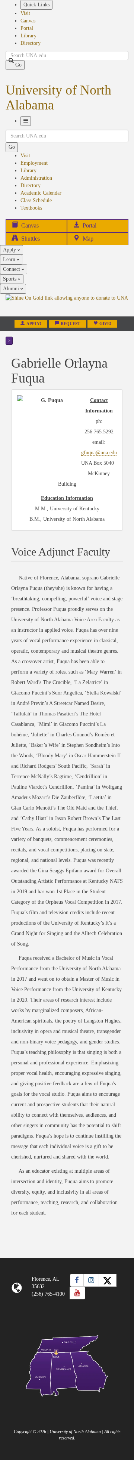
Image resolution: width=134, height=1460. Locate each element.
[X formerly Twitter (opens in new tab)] (108, 1280)
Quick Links (36, 4)
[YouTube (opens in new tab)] (77, 1293)
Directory (30, 43)
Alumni (11, 288)
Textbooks (31, 208)
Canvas (27, 21)
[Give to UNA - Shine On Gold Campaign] (67, 1402)
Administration (36, 178)
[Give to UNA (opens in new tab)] (67, 305)
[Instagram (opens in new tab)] (91, 1280)
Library (28, 35)
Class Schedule (36, 200)
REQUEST (70, 324)
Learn (10, 259)
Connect (12, 269)
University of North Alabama (58, 97)
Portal (26, 28)
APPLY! (33, 324)
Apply (10, 250)
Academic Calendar (40, 193)
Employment (34, 163)
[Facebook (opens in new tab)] (77, 1280)
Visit (25, 13)
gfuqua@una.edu (99, 452)
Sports (10, 279)
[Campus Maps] (67, 1364)
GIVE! (105, 324)
